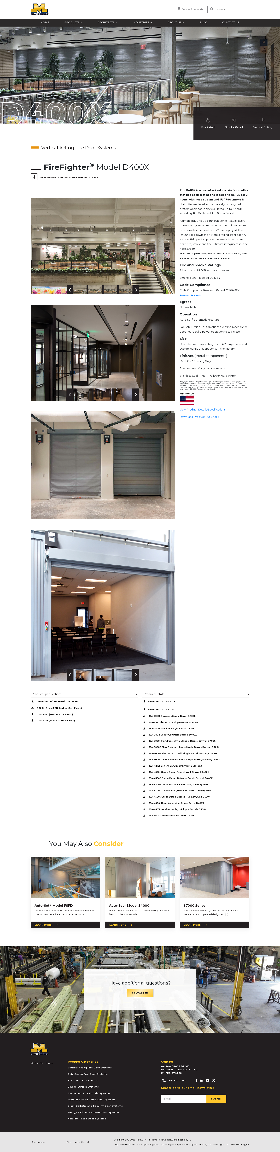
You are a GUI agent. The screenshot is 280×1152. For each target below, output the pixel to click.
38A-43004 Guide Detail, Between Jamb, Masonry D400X (181, 790)
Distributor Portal (77, 1142)
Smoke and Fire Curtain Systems (89, 1093)
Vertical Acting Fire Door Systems (90, 1067)
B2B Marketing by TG (180, 1139)
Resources (39, 1142)
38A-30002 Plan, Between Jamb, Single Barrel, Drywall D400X (183, 747)
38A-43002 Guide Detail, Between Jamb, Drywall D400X (180, 778)
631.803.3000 (177, 1080)
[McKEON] (40, 1048)
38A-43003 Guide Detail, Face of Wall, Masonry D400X (179, 784)
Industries (141, 22)
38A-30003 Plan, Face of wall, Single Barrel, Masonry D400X (182, 753)
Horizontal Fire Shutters (83, 1080)
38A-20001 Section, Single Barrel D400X (171, 728)
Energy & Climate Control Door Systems (94, 1112)
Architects (106, 22)
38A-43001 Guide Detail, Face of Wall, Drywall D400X (178, 772)
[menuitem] (45, 23)
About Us (175, 22)
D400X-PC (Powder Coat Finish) (54, 714)
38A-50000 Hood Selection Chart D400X (171, 815)
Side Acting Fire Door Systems (88, 1074)
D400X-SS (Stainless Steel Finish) (55, 720)
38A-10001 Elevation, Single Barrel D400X (172, 716)
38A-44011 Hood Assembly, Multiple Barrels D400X (177, 809)
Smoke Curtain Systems (83, 1086)
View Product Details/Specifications (202, 409)
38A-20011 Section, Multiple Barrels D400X (172, 734)
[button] (80, 289)
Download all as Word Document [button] (57, 701)
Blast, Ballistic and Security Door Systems (95, 1106)
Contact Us (230, 22)
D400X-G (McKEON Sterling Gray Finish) (59, 708)
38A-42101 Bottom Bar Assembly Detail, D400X (175, 765)
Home (45, 22)
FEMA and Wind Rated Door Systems (92, 1099)
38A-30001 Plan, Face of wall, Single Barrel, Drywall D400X (182, 741)
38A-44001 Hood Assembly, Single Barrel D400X (176, 803)
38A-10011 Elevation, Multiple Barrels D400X (173, 722)
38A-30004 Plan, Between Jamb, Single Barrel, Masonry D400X (184, 759)
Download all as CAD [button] (161, 709)
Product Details (154, 694)
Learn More (43, 925)
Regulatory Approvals (190, 295)
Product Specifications (46, 694)
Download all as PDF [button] (161, 701)
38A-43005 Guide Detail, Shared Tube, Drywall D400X (179, 796)
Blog (203, 22)
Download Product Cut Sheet (199, 416)
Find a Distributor (193, 9)
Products (72, 22)
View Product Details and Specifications (69, 177)
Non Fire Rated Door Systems (87, 1118)
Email (168, 1098)
